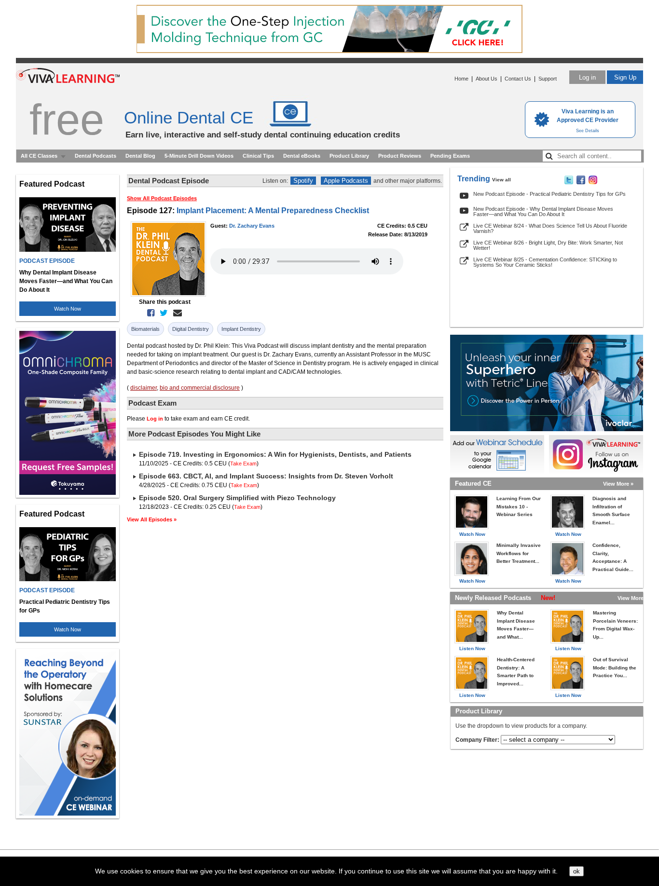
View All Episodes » (152, 519)
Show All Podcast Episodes (162, 198)
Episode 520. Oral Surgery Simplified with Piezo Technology (237, 498)
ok (576, 871)
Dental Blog (140, 156)
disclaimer (143, 387)
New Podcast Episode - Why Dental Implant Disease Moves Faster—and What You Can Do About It (543, 211)
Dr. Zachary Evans (252, 226)
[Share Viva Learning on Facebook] (581, 182)
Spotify (303, 180)
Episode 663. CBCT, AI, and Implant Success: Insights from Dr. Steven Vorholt (266, 476)
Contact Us (518, 79)
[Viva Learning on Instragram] (593, 182)
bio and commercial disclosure (200, 387)
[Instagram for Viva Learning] (596, 454)
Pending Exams (450, 156)
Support (547, 79)
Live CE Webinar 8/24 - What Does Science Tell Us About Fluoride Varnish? (550, 228)
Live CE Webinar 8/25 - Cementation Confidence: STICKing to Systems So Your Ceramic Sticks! (545, 262)
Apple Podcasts (346, 180)
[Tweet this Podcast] (162, 313)
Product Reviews (399, 156)
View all (501, 179)
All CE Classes (39, 156)
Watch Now (67, 309)
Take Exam (243, 463)
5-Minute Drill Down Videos (199, 156)
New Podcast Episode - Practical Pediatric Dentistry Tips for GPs (549, 194)
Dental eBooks (301, 156)
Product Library (349, 156)
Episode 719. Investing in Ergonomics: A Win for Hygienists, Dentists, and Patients (275, 454)
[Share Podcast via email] (175, 313)
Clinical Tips (258, 156)
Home (461, 79)
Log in (587, 77)
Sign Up (625, 77)
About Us (486, 79)
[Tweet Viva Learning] (568, 182)
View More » (618, 484)
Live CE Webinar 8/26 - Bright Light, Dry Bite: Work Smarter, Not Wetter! (548, 245)
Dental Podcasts (95, 156)
